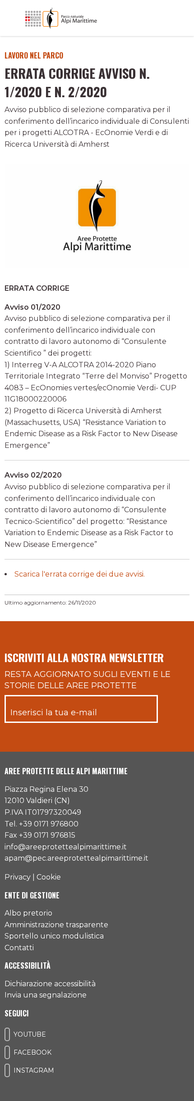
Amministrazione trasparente (56, 925)
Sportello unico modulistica (54, 936)
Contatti (19, 947)
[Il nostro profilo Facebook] (7, 1052)
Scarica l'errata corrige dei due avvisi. (79, 574)
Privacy (18, 877)
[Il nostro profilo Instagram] (7, 1070)
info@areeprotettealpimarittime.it (66, 847)
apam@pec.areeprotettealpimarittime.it (76, 858)
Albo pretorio (28, 913)
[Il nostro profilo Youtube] (7, 1034)
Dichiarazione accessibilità (50, 983)
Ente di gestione (32, 895)
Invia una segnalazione (46, 995)
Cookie (49, 877)
